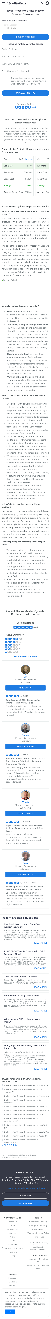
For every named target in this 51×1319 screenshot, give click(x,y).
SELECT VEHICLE (25, 37)
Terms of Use (38, 1237)
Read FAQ (25, 1195)
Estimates (12, 1244)
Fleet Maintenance (13, 1229)
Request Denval (25, 746)
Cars (13, 1240)
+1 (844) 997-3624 (14, 1188)
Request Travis (25, 813)
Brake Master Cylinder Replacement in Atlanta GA (26, 1085)
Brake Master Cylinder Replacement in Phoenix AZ (26, 1096)
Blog (13, 1256)
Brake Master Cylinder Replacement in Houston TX (26, 1110)
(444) (34, 107)
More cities (9, 1145)
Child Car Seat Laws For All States (20, 977)
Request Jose (25, 874)
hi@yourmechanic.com (34, 1188)
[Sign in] (47, 3)
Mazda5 (28, 159)
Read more (39, 943)
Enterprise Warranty (38, 1225)
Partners (13, 1252)
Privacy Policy (38, 1229)
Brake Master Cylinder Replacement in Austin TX (25, 1136)
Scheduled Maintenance (12, 1248)
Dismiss (10, 1312)
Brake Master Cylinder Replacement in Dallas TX (25, 1106)
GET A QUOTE (25, 1203)
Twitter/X (13, 1285)
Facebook (12, 1278)
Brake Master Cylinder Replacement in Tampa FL (26, 1114)
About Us (13, 1222)
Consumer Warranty (38, 1222)
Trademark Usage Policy (38, 1233)
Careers (12, 1233)
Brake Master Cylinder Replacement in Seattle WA (26, 1132)
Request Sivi (25, 688)
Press (12, 1225)
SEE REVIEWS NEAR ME (25, 656)
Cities (12, 1237)
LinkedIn (13, 1282)
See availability (25, 93)
